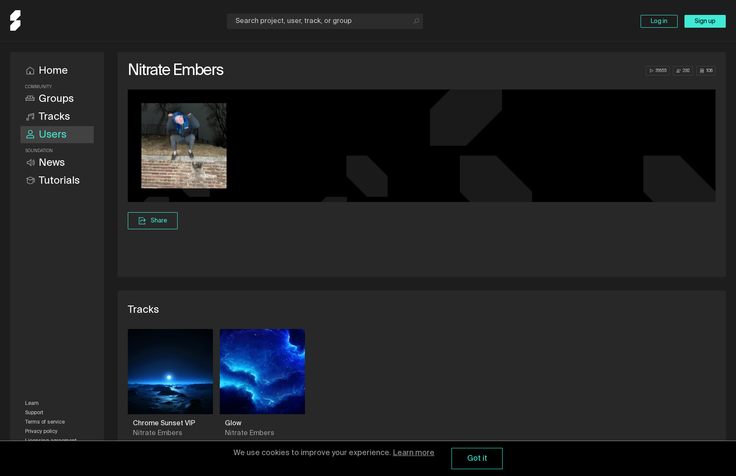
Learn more (413, 453)
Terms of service (45, 422)
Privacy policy (41, 431)
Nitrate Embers (157, 433)
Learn (32, 403)
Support (34, 412)
